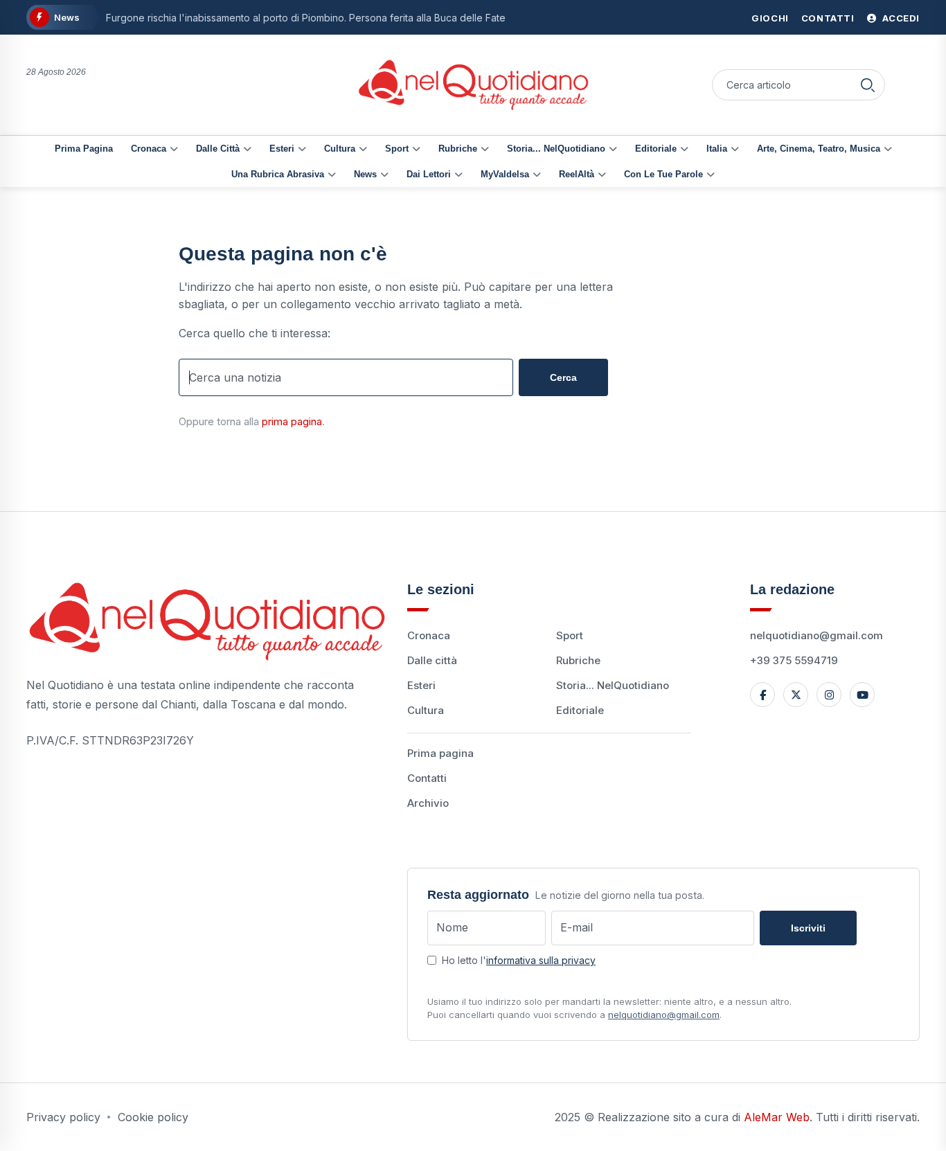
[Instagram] (828, 694)
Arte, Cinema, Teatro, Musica (818, 148)
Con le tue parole (663, 174)
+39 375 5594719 (794, 660)
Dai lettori (429, 174)
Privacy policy (63, 1117)
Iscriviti (808, 928)
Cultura (339, 148)
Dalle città (218, 148)
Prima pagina (84, 148)
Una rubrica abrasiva (277, 174)
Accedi (900, 18)
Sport (397, 148)
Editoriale (656, 148)
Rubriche (457, 148)
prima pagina (292, 421)
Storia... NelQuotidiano (556, 148)
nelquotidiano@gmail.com (816, 635)
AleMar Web (777, 1117)
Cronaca (148, 148)
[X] (795, 694)
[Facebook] (762, 694)
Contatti (828, 18)
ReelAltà (576, 174)
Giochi (770, 18)
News (365, 174)
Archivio (428, 803)
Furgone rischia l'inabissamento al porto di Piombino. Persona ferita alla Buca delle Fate (306, 18)
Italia (716, 148)
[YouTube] (862, 694)
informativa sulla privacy (541, 960)
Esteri (281, 148)
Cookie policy (153, 1117)
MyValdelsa (505, 174)
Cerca (563, 377)
